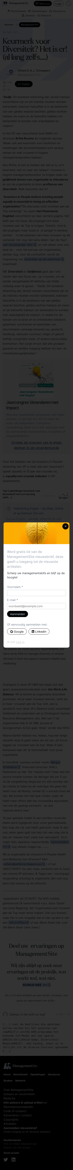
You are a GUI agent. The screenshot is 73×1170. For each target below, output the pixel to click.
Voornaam (14, 587)
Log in (20, 642)
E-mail (11, 600)
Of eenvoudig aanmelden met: (27, 624)
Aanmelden (17, 614)
